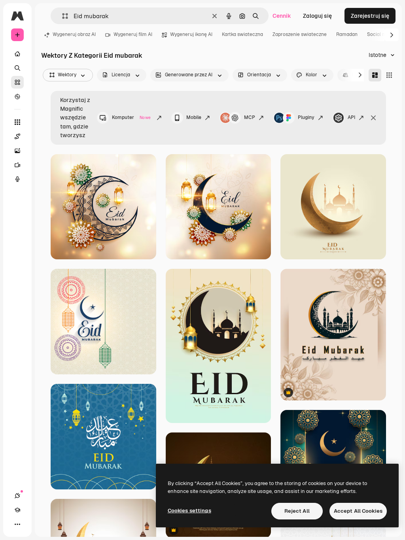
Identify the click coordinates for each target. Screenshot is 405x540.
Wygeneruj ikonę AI (191, 34)
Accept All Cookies (358, 511)
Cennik (282, 15)
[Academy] (17, 510)
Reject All (297, 511)
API (351, 117)
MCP (249, 117)
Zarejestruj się (370, 15)
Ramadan (347, 34)
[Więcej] (17, 524)
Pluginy (306, 117)
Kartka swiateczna (242, 34)
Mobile (193, 117)
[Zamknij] (373, 118)
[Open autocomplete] (62, 16)
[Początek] (17, 53)
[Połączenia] (17, 495)
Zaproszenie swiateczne (300, 34)
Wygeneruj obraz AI (74, 34)
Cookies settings (189, 510)
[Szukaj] (17, 68)
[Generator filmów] (17, 165)
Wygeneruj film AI (133, 34)
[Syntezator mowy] (17, 179)
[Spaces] (17, 136)
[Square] (389, 75)
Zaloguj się (317, 15)
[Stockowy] (17, 82)
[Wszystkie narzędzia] (17, 122)
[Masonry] (375, 75)
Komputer (131, 117)
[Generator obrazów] (17, 150)
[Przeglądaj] (17, 96)
